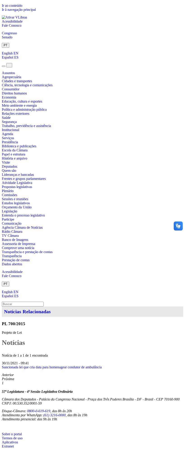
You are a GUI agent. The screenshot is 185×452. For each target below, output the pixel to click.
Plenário (8, 191)
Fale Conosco (11, 25)
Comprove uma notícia (18, 248)
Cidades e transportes (17, 81)
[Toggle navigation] (3, 66)
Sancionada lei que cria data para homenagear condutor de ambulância (52, 367)
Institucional (10, 130)
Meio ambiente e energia (19, 105)
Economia (9, 97)
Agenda (7, 134)
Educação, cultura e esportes (22, 101)
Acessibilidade (12, 21)
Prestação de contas (16, 260)
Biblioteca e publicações (19, 146)
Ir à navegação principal (19, 10)
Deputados (9, 166)
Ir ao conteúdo (12, 5)
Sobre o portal (12, 434)
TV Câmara (10, 236)
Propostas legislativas (17, 187)
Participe (8, 219)
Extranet (8, 446)
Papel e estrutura (13, 154)
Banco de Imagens (15, 240)
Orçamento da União (17, 207)
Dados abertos (12, 264)
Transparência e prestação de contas (27, 252)
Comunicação (11, 223)
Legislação (9, 211)
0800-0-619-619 (38, 411)
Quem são (9, 170)
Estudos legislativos (16, 203)
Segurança (9, 122)
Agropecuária (11, 77)
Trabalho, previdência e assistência (26, 126)
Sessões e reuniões (15, 199)
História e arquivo (14, 158)
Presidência (10, 142)
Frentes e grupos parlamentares (24, 179)
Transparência (12, 256)
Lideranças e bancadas (18, 175)
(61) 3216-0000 (54, 415)
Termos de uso (12, 438)
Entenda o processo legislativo (23, 215)
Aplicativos (10, 442)
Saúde (6, 118)
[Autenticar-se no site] (3, 426)
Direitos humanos (14, 93)
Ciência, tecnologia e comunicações (27, 85)
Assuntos (8, 73)
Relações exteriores (15, 113)
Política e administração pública (24, 109)
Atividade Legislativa (17, 183)
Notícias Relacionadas (27, 311)
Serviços (8, 138)
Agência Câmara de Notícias (22, 227)
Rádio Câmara (12, 231)
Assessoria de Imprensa (18, 244)
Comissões (9, 195)
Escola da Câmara (15, 150)
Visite (6, 162)
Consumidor (10, 89)
